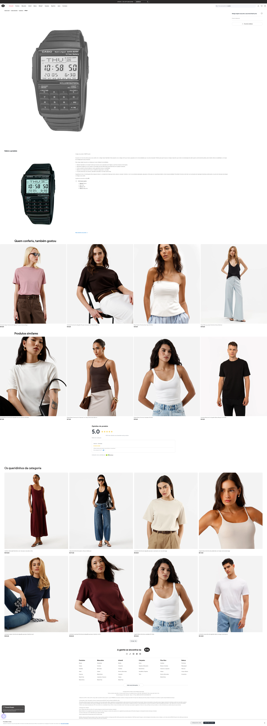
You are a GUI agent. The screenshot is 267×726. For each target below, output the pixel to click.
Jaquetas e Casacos (101, 677)
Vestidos (81, 668)
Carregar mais (133, 641)
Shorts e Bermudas (122, 671)
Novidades (65, 6)
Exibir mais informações (132, 685)
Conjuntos (120, 665)
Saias (80, 671)
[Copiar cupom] (148, 2)
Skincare (183, 668)
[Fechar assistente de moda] (23, 707)
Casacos (81, 674)
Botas (140, 663)
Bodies (119, 663)
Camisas (99, 665)
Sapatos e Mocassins (143, 665)
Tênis (140, 674)
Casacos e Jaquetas (164, 668)
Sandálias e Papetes (143, 671)
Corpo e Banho (184, 671)
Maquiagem (184, 665)
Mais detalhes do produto (81, 232)
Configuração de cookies (196, 722)
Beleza (35, 6)
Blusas (80, 663)
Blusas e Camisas (164, 665)
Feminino (17, 6)
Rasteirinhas (141, 668)
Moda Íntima (81, 679)
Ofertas (10, 6)
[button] (235, 6)
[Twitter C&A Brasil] (137, 654)
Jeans (59, 6)
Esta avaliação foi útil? (98, 450)
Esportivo (53, 6)
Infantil (29, 6)
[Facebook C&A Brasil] (140, 654)
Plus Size (163, 660)
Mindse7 (41, 6)
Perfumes (183, 663)
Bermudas (99, 668)
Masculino (24, 6)
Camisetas (99, 663)
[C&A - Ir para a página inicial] (3, 6)
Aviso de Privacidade (65, 723)
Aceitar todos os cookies (209, 722)
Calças (80, 665)
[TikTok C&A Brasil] (130, 654)
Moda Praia (81, 677)
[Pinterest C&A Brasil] (133, 654)
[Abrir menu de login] (258, 6)
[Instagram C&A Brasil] (127, 654)
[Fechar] (264, 722)
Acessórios (183, 674)
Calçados (47, 6)
